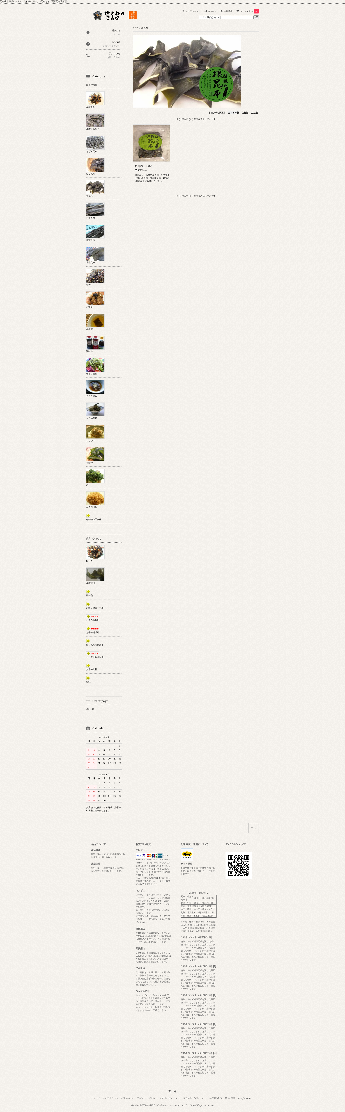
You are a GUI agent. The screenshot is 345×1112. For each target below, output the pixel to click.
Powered (174, 1105)
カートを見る (248, 11)
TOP (135, 28)
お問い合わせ (126, 1098)
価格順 (245, 112)
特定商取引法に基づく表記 (222, 1098)
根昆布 (144, 28)
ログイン (212, 11)
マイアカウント (193, 11)
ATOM (247, 1098)
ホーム (97, 1098)
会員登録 (228, 11)
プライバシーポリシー (146, 1098)
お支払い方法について (170, 1098)
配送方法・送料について (195, 1098)
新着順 (254, 112)
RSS (240, 1098)
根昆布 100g (143, 166)
